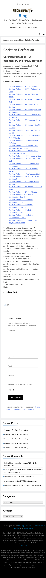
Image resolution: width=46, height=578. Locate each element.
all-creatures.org (28, 528)
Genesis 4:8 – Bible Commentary (16, 434)
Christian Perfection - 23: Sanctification (23, 192)
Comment (12, 331)
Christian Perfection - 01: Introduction (23, 87)
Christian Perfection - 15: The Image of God (25, 156)
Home (15, 40)
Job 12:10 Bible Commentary (23, 477)
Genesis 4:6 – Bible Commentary (16, 443)
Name (10, 357)
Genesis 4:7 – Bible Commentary (16, 439)
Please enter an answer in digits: (20, 384)
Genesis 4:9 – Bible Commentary (16, 430)
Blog (23, 15)
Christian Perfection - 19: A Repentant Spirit (25, 174)
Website (11, 375)
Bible (21, 40)
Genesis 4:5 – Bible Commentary (16, 448)
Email (10, 366)
